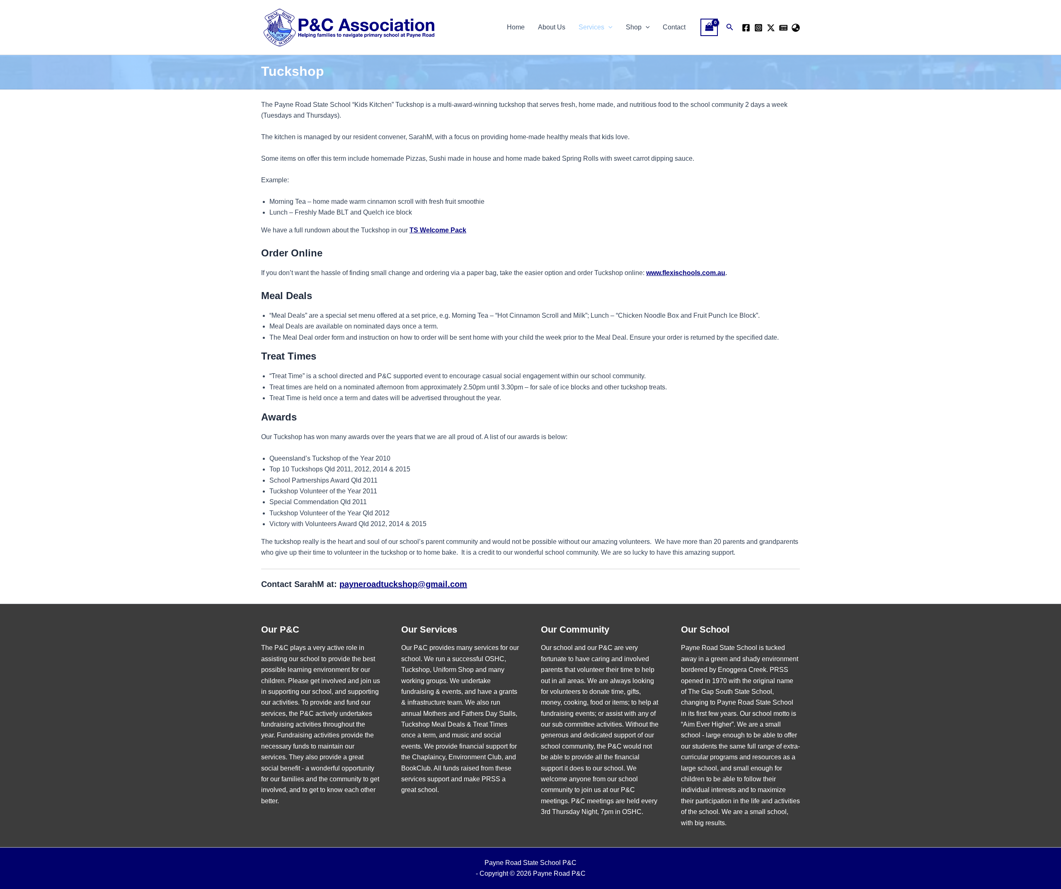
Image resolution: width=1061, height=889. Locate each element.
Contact (674, 27)
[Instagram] (758, 28)
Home (516, 27)
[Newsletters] (783, 28)
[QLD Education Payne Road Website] (796, 28)
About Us (551, 27)
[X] (771, 28)
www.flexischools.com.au (685, 272)
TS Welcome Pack (437, 230)
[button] (608, 27)
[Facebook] (746, 28)
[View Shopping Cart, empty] (709, 27)
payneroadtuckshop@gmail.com (403, 584)
